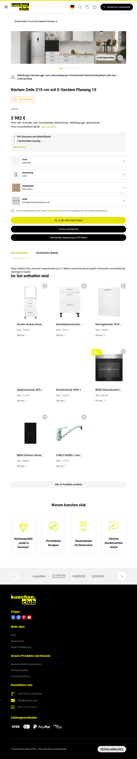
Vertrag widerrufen (111, 749)
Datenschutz (17, 641)
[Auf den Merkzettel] (120, 57)
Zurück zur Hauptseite (118, 7)
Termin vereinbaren (68, 229)
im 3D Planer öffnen (105, 58)
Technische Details (47, 252)
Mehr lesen (19, 147)
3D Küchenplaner (20, 670)
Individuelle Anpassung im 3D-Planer (68, 237)
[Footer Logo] (23, 600)
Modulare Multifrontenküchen (26, 664)
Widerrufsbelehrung (21, 647)
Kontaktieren (53, 211)
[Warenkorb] (87, 7)
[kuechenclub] (20, 7)
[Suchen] (79, 7)
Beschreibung (19, 252)
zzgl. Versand (48, 126)
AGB (13, 635)
